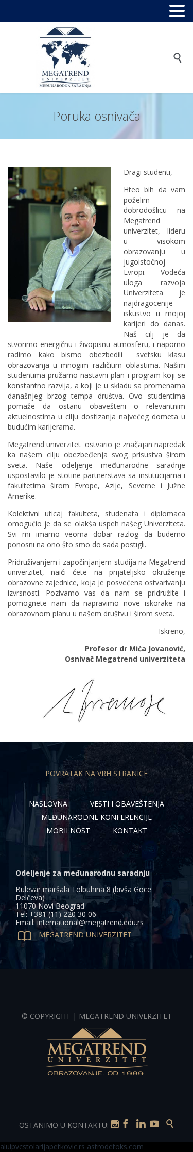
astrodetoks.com (115, 1146)
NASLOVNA (48, 804)
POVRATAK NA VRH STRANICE (96, 773)
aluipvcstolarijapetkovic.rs (42, 1146)
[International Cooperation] (104, 57)
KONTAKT (130, 830)
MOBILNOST (68, 830)
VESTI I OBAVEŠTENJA (127, 804)
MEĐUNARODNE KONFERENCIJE (96, 817)
